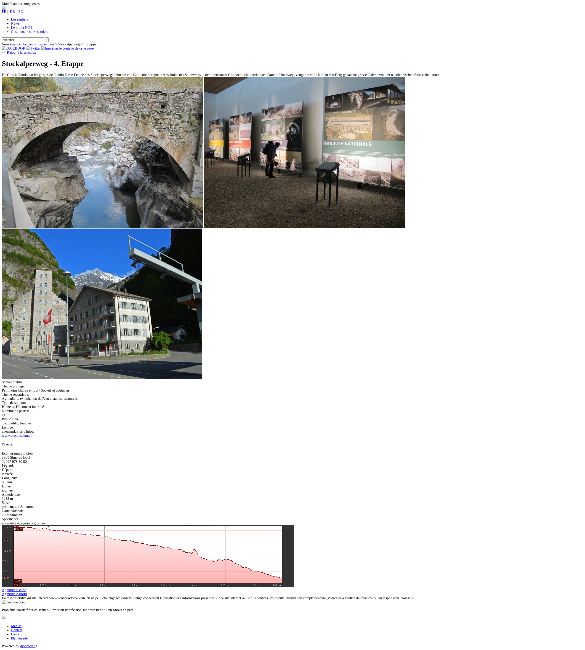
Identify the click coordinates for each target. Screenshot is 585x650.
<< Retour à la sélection (19, 52)
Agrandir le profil (14, 594)
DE (12, 11)
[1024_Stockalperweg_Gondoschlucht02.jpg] (304, 226)
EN (20, 11)
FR (4, 11)
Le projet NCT (21, 27)
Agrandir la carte (14, 590)
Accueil (28, 44)
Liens (15, 634)
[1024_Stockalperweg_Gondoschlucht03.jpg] (102, 378)
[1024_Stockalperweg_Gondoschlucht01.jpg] (102, 226)
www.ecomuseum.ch (17, 435)
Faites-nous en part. (120, 610)
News (15, 23)
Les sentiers (19, 19)
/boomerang (28, 646)
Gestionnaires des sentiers (29, 32)
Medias (16, 626)
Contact (16, 630)
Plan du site (19, 638)
